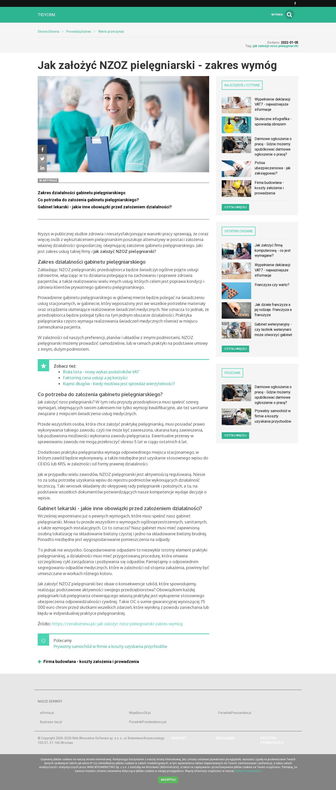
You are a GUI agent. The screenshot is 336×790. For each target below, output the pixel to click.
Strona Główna (48, 31)
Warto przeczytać (111, 31)
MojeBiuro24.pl (140, 713)
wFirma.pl (47, 713)
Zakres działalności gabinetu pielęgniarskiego (81, 192)
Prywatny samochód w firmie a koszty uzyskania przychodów (110, 646)
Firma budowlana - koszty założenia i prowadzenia (91, 661)
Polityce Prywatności (248, 771)
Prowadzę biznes (78, 31)
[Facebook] (42, 149)
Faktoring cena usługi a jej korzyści (95, 377)
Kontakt (179, 738)
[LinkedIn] (42, 167)
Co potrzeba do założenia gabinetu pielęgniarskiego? (88, 199)
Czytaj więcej (235, 207)
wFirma (277, 14)
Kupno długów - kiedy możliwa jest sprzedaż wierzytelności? (119, 383)
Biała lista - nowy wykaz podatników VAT (101, 371)
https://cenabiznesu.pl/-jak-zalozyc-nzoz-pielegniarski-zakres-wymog (117, 623)
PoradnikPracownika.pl (234, 713)
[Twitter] (42, 158)
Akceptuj (168, 779)
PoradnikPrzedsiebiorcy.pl (147, 722)
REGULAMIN (225, 738)
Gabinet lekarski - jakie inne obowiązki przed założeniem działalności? (105, 206)
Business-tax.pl (51, 722)
